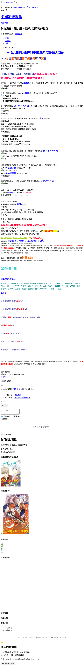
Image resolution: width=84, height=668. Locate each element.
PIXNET (25, 638)
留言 (20, 389)
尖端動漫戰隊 (11, 17)
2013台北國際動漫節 (22, 398)
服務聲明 (63, 638)
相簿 (7, 38)
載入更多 (4, 406)
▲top (3, 401)
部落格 (7, 41)
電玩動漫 (18, 34)
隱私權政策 (54, 638)
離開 (12, 664)
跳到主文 (4, 23)
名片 (7, 43)
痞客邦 (15, 389)
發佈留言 (4, 419)
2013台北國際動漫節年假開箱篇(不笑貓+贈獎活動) (34, 52)
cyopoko (4, 377)
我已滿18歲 (5, 664)
